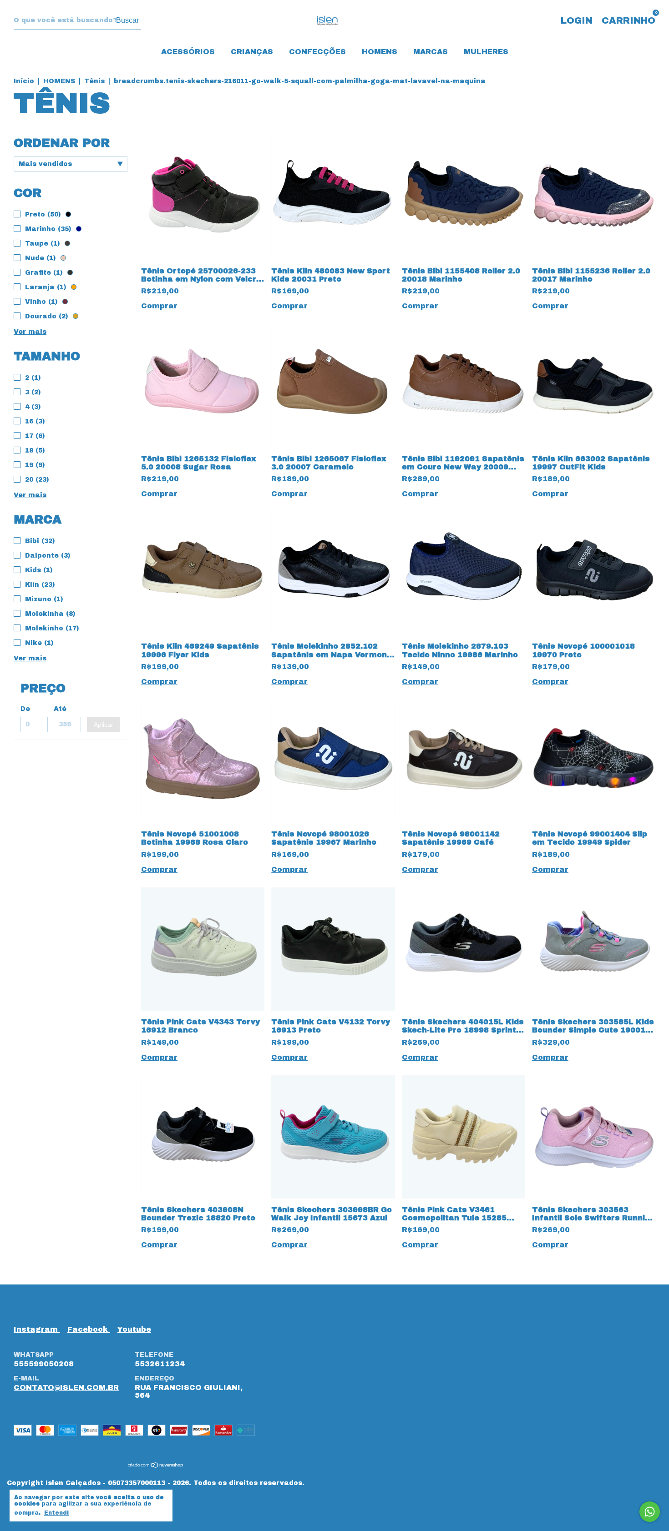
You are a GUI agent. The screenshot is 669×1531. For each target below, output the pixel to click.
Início (24, 81)
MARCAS (430, 51)
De (25, 708)
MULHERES (486, 51)
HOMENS (379, 51)
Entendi (56, 1513)
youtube (134, 1329)
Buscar (127, 20)
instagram (37, 1329)
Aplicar (103, 724)
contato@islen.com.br (66, 1387)
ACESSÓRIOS (188, 51)
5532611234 (160, 1364)
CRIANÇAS (252, 51)
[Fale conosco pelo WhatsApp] (649, 1511)
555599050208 (44, 1364)
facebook (88, 1329)
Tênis (94, 81)
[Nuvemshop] (155, 1465)
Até (60, 708)
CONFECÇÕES (317, 51)
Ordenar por (62, 142)
